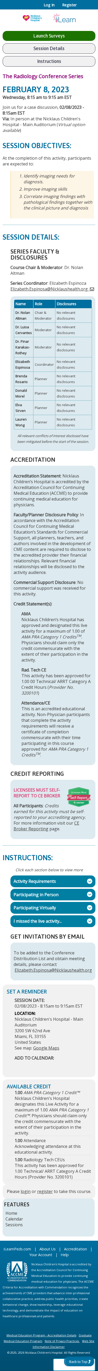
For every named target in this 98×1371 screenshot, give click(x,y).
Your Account (40, 1254)
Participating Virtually (33, 908)
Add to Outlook (56, 1066)
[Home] (49, 16)
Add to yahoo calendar (31, 1066)
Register (69, 5)
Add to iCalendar (43, 1066)
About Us (47, 1248)
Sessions (14, 1225)
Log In (49, 5)
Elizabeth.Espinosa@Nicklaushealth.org (49, 289)
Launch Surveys (49, 36)
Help (65, 1254)
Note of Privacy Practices (62, 1341)
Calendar (14, 1219)
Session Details (49, 48)
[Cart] (82, 7)
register (45, 1191)
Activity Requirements (33, 881)
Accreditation (75, 1248)
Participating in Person (34, 894)
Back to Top (78, 1361)
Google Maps (46, 1048)
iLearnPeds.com (17, 1248)
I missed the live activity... (36, 921)
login (26, 1191)
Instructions (49, 61)
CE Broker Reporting (46, 826)
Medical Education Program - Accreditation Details (41, 1335)
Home (11, 1213)
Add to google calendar (20, 1066)
